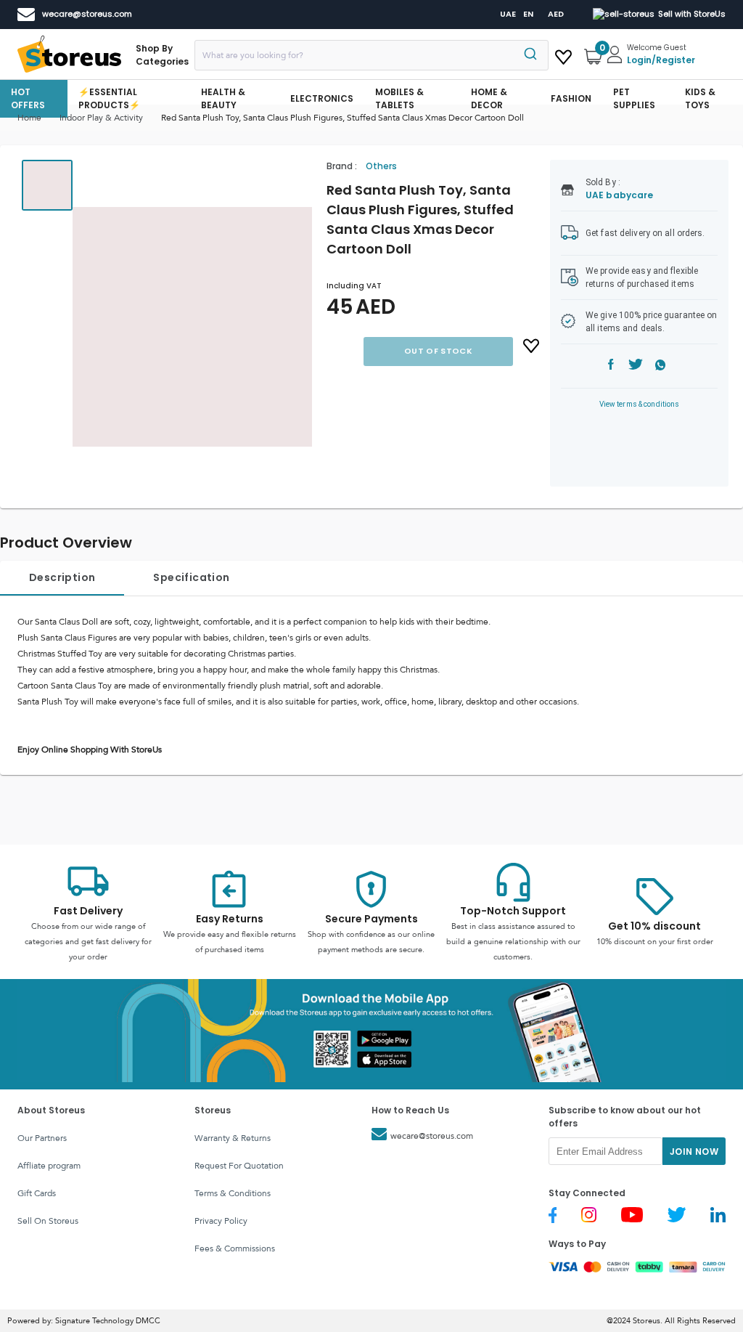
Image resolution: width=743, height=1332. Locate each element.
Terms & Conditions (232, 1193)
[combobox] (371, 55)
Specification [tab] (191, 577)
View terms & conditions (639, 404)
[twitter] (635, 366)
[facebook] (611, 366)
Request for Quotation (239, 1166)
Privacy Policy (220, 1221)
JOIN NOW (694, 1151)
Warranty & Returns (232, 1138)
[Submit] (532, 55)
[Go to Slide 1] (47, 185)
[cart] (563, 54)
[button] (192, 327)
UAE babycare (619, 195)
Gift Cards (36, 1193)
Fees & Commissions (234, 1248)
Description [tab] (62, 577)
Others (381, 166)
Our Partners (42, 1138)
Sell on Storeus (47, 1221)
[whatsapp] (660, 366)
